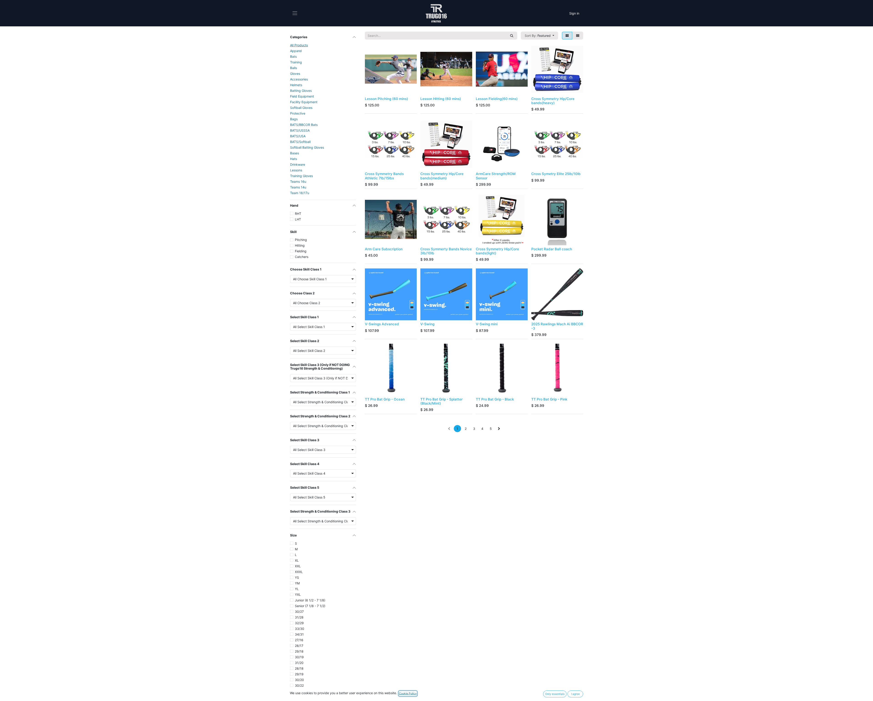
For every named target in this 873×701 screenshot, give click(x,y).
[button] (539, 36)
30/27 (299, 611)
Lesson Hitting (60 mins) (440, 99)
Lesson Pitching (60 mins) (386, 99)
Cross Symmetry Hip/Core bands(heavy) (552, 101)
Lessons (296, 170)
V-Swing (427, 324)
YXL (298, 594)
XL (297, 560)
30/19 (299, 657)
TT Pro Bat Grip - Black (495, 399)
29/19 (299, 674)
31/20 (299, 663)
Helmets (296, 85)
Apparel (296, 51)
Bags (294, 119)
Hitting (300, 245)
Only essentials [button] (554, 694)
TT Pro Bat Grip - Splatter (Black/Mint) (441, 401)
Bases (294, 153)
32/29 (299, 623)
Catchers (301, 257)
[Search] (511, 36)
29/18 (299, 651)
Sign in (574, 13)
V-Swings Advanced (382, 324)
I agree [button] (575, 694)
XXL (298, 566)
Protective (297, 113)
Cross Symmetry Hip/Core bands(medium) (442, 176)
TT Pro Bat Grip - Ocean (385, 399)
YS (297, 577)
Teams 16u (298, 181)
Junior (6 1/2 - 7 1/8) (310, 600)
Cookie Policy (408, 693)
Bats (293, 56)
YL (297, 589)
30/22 (299, 685)
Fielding (300, 251)
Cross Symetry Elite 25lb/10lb (556, 174)
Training (296, 62)
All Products (299, 45)
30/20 (299, 680)
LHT (298, 219)
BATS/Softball (300, 142)
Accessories (299, 79)
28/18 (299, 668)
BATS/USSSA (300, 130)
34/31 (299, 634)
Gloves (295, 73)
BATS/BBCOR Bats (304, 125)
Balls (293, 68)
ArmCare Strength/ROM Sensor (496, 176)
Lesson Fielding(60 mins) (497, 99)
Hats (293, 159)
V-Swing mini (487, 324)
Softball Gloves (301, 108)
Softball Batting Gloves (307, 147)
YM (297, 583)
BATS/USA (298, 136)
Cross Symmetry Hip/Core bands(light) (497, 251)
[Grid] (567, 36)
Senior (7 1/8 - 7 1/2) (310, 606)
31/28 (299, 617)
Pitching (301, 240)
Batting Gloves (301, 91)
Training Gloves (301, 176)
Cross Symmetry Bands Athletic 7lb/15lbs (384, 176)
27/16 (299, 640)
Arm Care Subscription (384, 249)
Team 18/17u (299, 193)
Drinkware (297, 164)
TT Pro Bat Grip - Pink (549, 399)
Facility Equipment (303, 102)
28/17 (299, 646)
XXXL (299, 572)
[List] (577, 36)
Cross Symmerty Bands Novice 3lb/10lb (446, 251)
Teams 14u (298, 187)
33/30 (299, 629)
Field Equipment (302, 96)
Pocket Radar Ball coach (551, 249)
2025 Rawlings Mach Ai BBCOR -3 (557, 326)
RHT (298, 213)
